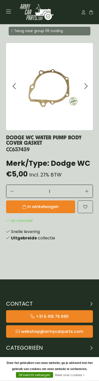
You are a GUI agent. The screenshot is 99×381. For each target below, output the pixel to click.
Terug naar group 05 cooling (38, 31)
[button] (14, 86)
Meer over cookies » (70, 375)
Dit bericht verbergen (34, 375)
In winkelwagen (43, 207)
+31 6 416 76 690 (52, 316)
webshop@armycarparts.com (52, 331)
